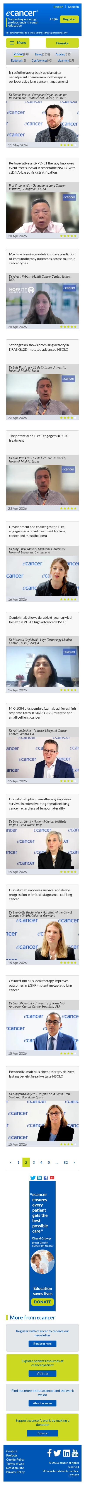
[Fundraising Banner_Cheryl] (42, 1246)
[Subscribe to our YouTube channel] (52, 1177)
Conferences (39, 60)
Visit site (43, 1373)
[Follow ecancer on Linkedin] (66, 1453)
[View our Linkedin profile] (39, 1177)
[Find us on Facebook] (45, 1177)
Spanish (73, 6)
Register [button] (69, 19)
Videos (18, 54)
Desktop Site (15, 1468)
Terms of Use (15, 1463)
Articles (60, 54)
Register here (42, 1343)
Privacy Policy (15, 1472)
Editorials (17, 60)
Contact (11, 1451)
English (58, 6)
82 (66, 1162)
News (38, 54)
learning (63, 60)
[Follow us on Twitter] (33, 1177)
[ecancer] (23, 12)
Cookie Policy (15, 1459)
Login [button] (54, 19)
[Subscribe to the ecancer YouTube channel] (75, 1452)
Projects (12, 1455)
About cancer (42, 1403)
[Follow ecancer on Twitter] (57, 1453)
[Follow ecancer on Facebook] (49, 1452)
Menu (21, 42)
